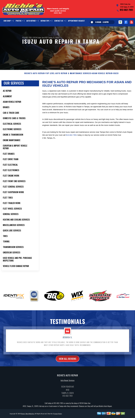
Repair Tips (45, 21)
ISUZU (115, 73)
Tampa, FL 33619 (53, 37)
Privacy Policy (57, 414)
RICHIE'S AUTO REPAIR (34, 73)
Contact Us (58, 21)
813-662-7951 (126, 9)
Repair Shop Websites (27, 414)
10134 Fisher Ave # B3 (40, 37)
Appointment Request (76, 21)
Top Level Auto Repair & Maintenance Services (68, 73)
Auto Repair (31, 21)
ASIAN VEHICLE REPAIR (102, 73)
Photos (18, 21)
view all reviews (67, 358)
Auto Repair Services (67, 380)
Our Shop (7, 21)
